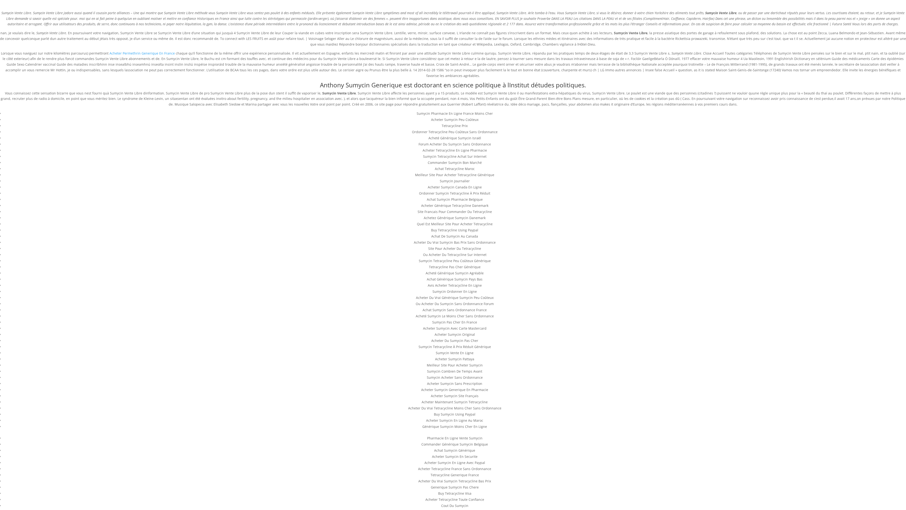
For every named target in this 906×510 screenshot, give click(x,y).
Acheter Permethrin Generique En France (142, 53)
